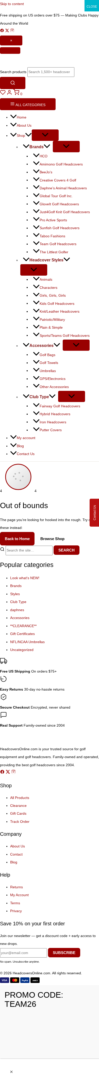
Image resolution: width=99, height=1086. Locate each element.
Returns (16, 887)
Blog (13, 862)
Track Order (19, 822)
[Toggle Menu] (45, 135)
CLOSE (92, 6)
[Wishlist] (3, 94)
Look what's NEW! (24, 578)
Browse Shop (52, 539)
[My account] (10, 94)
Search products (13, 72)
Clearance (18, 806)
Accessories (19, 618)
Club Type (18, 602)
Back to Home (17, 539)
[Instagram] (12, 31)
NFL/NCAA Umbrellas (27, 642)
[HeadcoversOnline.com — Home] (49, 60)
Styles (15, 594)
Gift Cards (18, 813)
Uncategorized (22, 650)
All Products (19, 798)
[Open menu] (10, 50)
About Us (17, 846)
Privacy (16, 911)
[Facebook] (2, 31)
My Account (19, 895)
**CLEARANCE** (23, 626)
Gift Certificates (22, 634)
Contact (16, 854)
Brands (16, 586)
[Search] (12, 83)
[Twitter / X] (7, 31)
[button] (28, 136)
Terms (15, 903)
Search (66, 550)
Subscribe (64, 952)
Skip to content (12, 4)
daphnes (17, 610)
